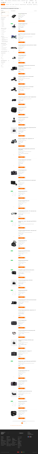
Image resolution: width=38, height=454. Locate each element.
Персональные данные (3, 441)
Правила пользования (3, 443)
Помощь (13, 441)
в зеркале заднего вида (19, 425)
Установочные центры (14, 444)
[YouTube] (29, 436)
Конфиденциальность (35, 452)
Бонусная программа (14, 440)
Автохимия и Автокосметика (19, 443)
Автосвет (19, 446)
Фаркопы (19, 447)
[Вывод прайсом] (36, 10)
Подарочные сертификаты (13, 439)
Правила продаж (3, 442)
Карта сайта (13, 443)
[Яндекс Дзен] (30, 436)
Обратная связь (14, 442)
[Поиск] (24, 2)
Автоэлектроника (20, 445)
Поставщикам (2, 445)
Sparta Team (13, 445)
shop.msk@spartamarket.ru (30, 434)
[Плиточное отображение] (34, 10)
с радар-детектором (14, 425)
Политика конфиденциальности (3, 440)
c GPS (10, 425)
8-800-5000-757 (31, 0)
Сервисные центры (9, 445)
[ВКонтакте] (28, 436)
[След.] (26, 423)
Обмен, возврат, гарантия (9, 444)
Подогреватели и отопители (20, 442)
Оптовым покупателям (3, 444)
